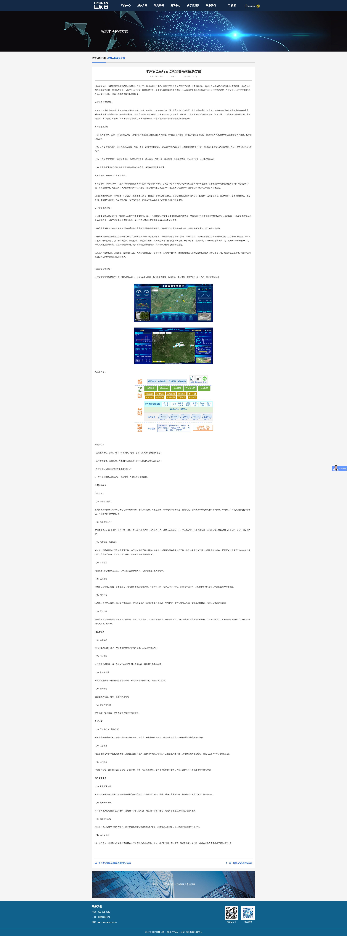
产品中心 (126, 5)
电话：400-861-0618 (101, 912)
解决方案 (142, 5)
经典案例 (159, 5)
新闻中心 (175, 5)
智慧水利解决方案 (116, 58)
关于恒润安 (193, 5)
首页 (94, 58)
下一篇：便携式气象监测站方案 (239, 863)
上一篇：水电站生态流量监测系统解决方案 (113, 863)
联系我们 (211, 5)
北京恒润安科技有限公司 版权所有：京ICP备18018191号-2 (173, 932)
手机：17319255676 (101, 917)
